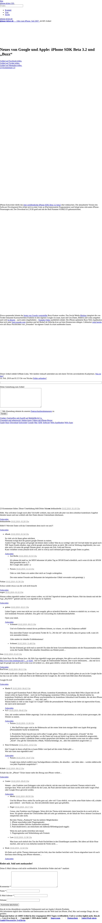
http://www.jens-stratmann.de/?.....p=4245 (16, 661)
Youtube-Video (44, 320)
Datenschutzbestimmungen (41, 411)
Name (3, 891)
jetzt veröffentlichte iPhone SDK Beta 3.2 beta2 (42, 205)
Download (14, 422)
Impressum (55, 918)
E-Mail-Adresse (7, 895)
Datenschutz (72, 918)
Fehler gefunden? (40, 378)
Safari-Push (86, 918)
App (6, 12)
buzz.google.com (18, 322)
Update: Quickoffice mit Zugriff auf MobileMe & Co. (21, 418)
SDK (40, 422)
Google (31, 422)
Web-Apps (68, 422)
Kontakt (8, 10)
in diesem (11, 320)
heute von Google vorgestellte (35, 315)
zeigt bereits (97, 322)
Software (46, 422)
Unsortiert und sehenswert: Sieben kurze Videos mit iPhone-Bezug (26, 420)
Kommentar (5, 886)
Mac (36, 422)
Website (3, 900)
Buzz (7, 422)
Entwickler (23, 422)
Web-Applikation (57, 422)
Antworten (4, 519)
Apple (2, 422)
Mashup (83, 315)
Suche (7, 15)
